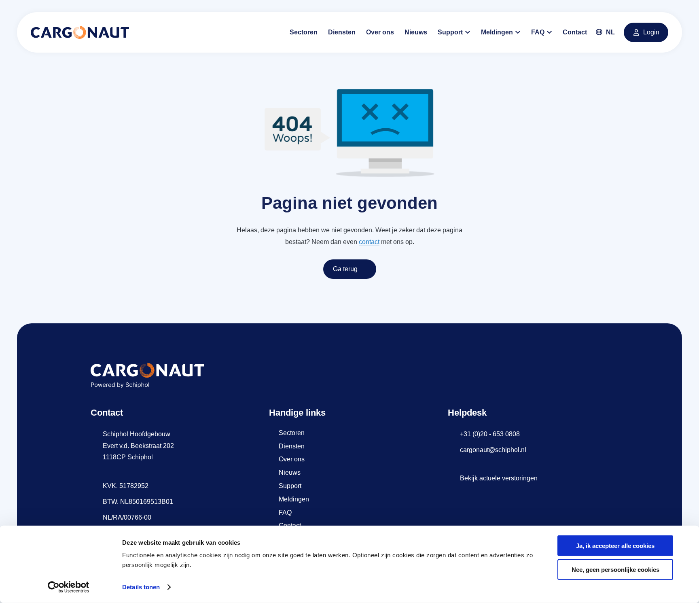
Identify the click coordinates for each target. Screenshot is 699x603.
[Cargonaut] (80, 32)
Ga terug (345, 268)
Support (450, 32)
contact (369, 241)
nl (609, 32)
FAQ (537, 32)
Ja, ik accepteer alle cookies (615, 545)
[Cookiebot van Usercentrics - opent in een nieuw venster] (68, 587)
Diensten (342, 32)
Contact (575, 32)
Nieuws (416, 32)
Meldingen (497, 32)
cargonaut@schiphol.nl (493, 449)
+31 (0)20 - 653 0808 (490, 434)
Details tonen (141, 587)
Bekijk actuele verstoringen (499, 478)
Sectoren (304, 32)
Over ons (380, 32)
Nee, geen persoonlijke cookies (615, 569)
